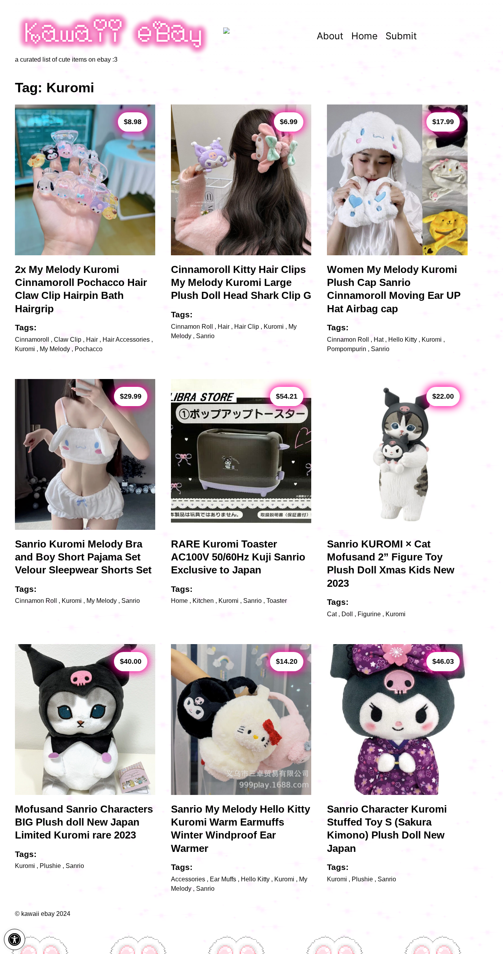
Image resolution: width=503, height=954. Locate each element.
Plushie (50, 865)
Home (364, 36)
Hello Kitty (402, 339)
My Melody (55, 349)
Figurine (369, 614)
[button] (14, 939)
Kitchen (203, 600)
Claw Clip (67, 339)
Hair (92, 339)
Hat (379, 339)
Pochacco (89, 349)
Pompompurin (346, 349)
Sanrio (205, 336)
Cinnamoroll (32, 339)
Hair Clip (246, 326)
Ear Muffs (223, 879)
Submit (401, 36)
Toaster (276, 600)
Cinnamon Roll (192, 326)
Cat (332, 614)
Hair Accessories (126, 339)
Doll (347, 614)
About (330, 36)
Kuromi (25, 349)
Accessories (188, 879)
